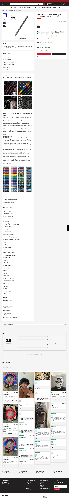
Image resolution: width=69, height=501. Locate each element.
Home (3, 10)
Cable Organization (7, 313)
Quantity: (38, 50)
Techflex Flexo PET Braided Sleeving (10, 318)
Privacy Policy (28, 485)
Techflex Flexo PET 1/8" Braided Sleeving (11, 317)
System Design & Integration (45, 488)
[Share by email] (65, 21)
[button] (63, 4)
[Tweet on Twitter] (63, 21)
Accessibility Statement (30, 489)
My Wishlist (42, 486)
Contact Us (42, 482)
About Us (41, 483)
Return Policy (28, 483)
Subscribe (57, 489)
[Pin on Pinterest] (61, 21)
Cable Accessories (7, 311)
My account (49, 4)
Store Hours (42, 485)
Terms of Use (28, 486)
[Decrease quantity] (41, 51)
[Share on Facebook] (59, 21)
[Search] (44, 4)
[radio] (38, 27)
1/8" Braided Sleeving (8, 307)
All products (6, 10)
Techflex (11, 299)
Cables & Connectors (8, 314)
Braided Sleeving (7, 310)
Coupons (27, 488)
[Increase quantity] (46, 51)
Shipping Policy (28, 482)
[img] (8, 343)
